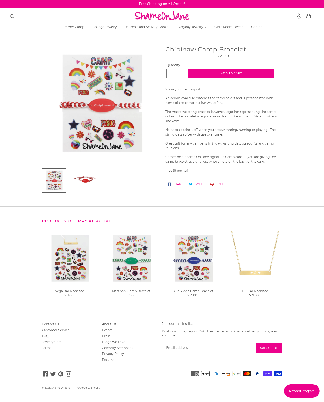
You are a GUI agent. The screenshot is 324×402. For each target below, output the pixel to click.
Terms (46, 348)
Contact (257, 27)
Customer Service (55, 330)
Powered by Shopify (88, 387)
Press (106, 336)
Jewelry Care (51, 342)
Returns (108, 360)
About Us (109, 324)
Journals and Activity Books (146, 27)
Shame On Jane (61, 387)
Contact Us (50, 324)
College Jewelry (105, 27)
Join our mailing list (177, 324)
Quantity (173, 65)
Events (107, 330)
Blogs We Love (113, 342)
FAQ (45, 336)
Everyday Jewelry (190, 27)
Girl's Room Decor (228, 27)
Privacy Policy (113, 354)
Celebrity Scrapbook (117, 348)
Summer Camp (72, 27)
